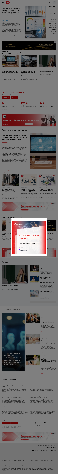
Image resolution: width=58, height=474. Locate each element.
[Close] (46, 219)
